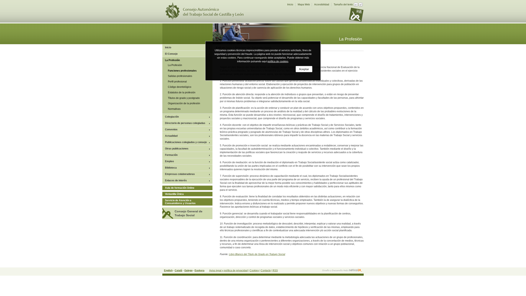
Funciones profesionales (182, 70)
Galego (188, 270)
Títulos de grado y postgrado (184, 98)
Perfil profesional (177, 81)
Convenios (171, 129)
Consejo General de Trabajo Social (188, 213)
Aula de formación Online (179, 187)
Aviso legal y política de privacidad (228, 270)
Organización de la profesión (184, 103)
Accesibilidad (321, 4)
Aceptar (304, 69)
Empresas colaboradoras (180, 174)
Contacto (266, 270)
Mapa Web (304, 4)
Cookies (254, 270)
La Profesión (172, 60)
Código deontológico (179, 87)
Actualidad (171, 135)
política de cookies (278, 61)
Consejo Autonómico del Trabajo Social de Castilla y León (207, 11)
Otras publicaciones (176, 148)
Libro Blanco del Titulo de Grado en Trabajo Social (257, 254)
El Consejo (171, 53)
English (168, 270)
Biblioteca (171, 167)
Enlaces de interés (176, 180)
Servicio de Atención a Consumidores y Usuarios (180, 202)
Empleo (169, 161)
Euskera (199, 270)
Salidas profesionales (180, 76)
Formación (171, 155)
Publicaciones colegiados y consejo (186, 142)
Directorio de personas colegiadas (185, 123)
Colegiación (172, 116)
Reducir (356, 4)
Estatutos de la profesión (181, 92)
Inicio (290, 4)
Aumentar (361, 4)
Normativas (174, 109)
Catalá (178, 270)
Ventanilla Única (174, 194)
